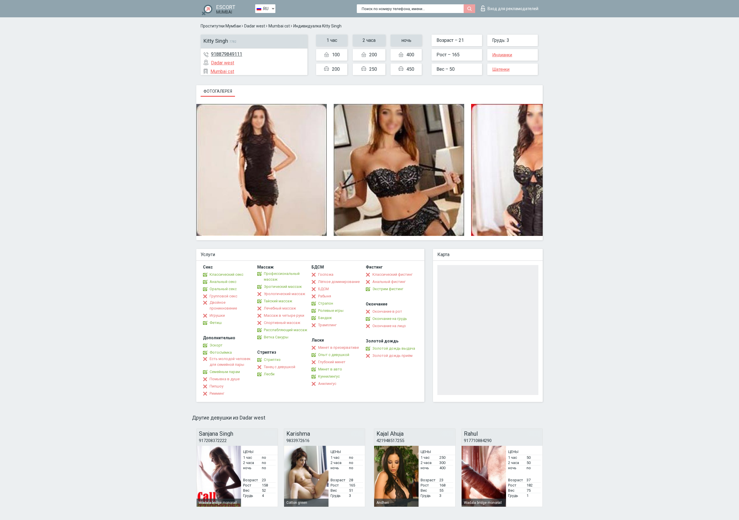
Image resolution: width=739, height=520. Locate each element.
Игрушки (217, 315)
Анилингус (327, 383)
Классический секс (226, 274)
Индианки (502, 54)
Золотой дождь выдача (393, 348)
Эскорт (216, 345)
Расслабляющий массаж (285, 330)
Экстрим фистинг (387, 289)
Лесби (269, 374)
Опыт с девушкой (333, 355)
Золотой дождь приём (392, 355)
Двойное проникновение (223, 305)
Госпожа (325, 274)
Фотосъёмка (221, 352)
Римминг (217, 393)
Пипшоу (216, 386)
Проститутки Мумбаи (221, 26)
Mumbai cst (279, 26)
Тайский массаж (278, 301)
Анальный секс (223, 281)
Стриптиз (272, 359)
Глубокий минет (332, 362)
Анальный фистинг (389, 281)
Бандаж (325, 318)
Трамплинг (327, 325)
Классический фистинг (392, 274)
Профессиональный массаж (282, 276)
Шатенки (501, 69)
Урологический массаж (284, 294)
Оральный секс (223, 289)
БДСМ (323, 289)
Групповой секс (223, 296)
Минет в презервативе (338, 347)
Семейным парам (225, 372)
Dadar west (254, 26)
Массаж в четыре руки (284, 315)
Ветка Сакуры (276, 337)
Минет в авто (330, 369)
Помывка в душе (225, 379)
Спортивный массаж (282, 322)
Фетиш (216, 322)
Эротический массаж (283, 286)
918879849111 (226, 54)
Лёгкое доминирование (339, 281)
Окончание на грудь (389, 318)
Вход (513, 8)
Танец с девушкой (279, 367)
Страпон (325, 303)
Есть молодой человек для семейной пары (230, 362)
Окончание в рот (387, 311)
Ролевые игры (331, 310)
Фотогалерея (218, 91)
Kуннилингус (329, 376)
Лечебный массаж (280, 308)
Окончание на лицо (389, 326)
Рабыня (324, 296)
